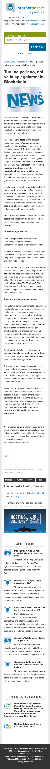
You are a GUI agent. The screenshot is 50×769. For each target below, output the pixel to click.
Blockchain (22, 61)
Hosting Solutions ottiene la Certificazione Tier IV (27, 725)
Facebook (9, 480)
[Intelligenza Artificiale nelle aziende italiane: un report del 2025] (9, 554)
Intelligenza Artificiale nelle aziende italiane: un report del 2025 (28, 553)
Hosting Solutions (29, 748)
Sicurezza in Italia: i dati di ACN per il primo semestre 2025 (29, 609)
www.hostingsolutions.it (35, 20)
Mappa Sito (28, 761)
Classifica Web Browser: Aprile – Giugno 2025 (29, 639)
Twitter (20, 480)
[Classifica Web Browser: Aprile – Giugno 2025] (9, 641)
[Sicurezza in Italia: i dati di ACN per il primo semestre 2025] (9, 611)
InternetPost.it (25, 8)
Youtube (30, 480)
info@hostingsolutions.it (33, 23)
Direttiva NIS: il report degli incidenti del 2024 (27, 581)
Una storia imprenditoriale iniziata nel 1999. (25, 493)
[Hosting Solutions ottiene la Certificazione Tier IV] (9, 727)
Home (20, 53)
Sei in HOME (9, 61)
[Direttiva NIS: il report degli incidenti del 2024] (9, 583)
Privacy (20, 761)
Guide (29, 53)
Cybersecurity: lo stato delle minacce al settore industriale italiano (28, 664)
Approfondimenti (25, 469)
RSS (40, 480)
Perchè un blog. (13, 496)
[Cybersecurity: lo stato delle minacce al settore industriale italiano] (9, 665)
